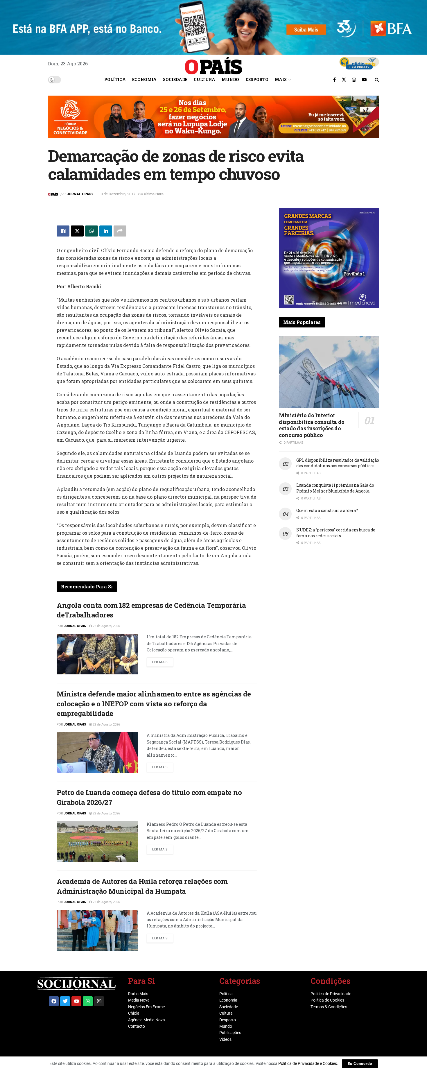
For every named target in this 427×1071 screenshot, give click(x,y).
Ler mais (162, 661)
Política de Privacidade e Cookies (307, 1063)
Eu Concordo (360, 1063)
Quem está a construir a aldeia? (327, 510)
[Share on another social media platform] (120, 231)
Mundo (230, 79)
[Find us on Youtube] (364, 79)
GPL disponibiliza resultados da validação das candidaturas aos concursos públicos (337, 463)
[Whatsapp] (88, 1001)
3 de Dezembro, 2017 (118, 194)
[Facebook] (54, 1001)
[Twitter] (65, 1001)
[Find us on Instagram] (354, 79)
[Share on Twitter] (77, 231)
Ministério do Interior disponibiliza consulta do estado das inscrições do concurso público (312, 425)
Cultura (204, 79)
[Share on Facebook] (63, 231)
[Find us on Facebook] (334, 79)
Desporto (256, 79)
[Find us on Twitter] (344, 79)
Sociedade (175, 79)
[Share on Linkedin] (105, 231)
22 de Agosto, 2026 (106, 626)
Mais (281, 79)
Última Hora (154, 194)
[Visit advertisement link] (213, 121)
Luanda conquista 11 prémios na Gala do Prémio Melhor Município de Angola (335, 488)
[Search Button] (377, 79)
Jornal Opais (80, 194)
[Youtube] (76, 1001)
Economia (144, 79)
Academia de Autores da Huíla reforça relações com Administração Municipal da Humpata (142, 886)
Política (115, 79)
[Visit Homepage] (213, 63)
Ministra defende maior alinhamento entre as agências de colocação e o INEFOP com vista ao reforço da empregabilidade (154, 703)
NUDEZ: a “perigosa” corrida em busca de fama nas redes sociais (335, 532)
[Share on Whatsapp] (91, 231)
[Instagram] (99, 1001)
